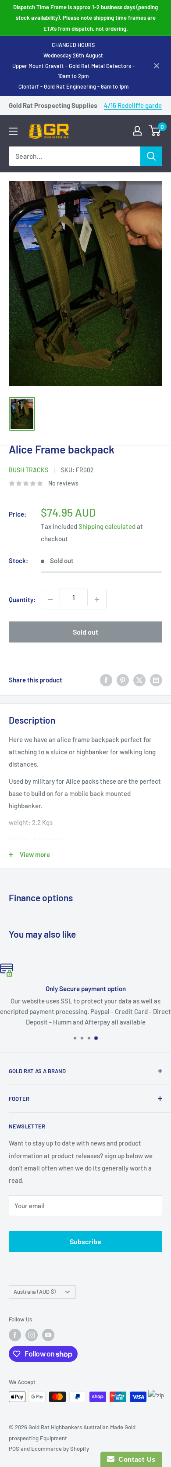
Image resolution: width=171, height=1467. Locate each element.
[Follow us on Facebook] (15, 1335)
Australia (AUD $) (35, 1291)
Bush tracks (28, 470)
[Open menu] (13, 131)
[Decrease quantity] (50, 599)
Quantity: (22, 599)
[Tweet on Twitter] (139, 679)
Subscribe (85, 1241)
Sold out (85, 632)
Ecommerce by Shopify (60, 1448)
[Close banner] (156, 66)
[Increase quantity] (97, 599)
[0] (155, 130)
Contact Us (135, 1459)
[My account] (137, 131)
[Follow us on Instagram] (31, 1335)
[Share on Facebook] (106, 679)
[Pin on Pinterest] (123, 679)
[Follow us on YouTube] (48, 1335)
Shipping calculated (106, 526)
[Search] (151, 156)
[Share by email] (156, 679)
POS (14, 1448)
